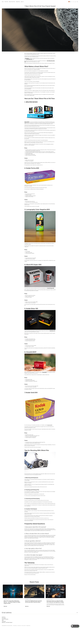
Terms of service (23, 625)
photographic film (29, 59)
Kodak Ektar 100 (52, 330)
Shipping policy (28, 625)
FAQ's (2, 620)
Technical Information (5, 619)
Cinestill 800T (44, 372)
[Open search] (73, 2)
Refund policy (15, 625)
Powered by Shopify (9, 625)
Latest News (4, 621)
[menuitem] (3, 2)
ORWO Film (5, 625)
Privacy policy (19, 625)
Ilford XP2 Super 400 (50, 288)
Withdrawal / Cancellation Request (7, 622)
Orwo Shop (27, 58)
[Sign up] (77, 612)
